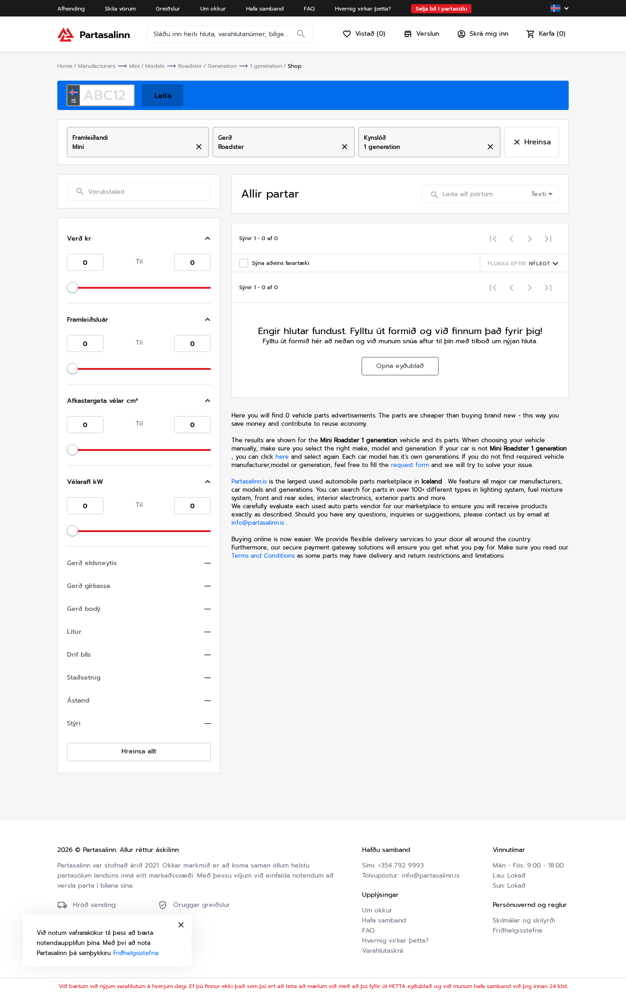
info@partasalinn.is (257, 522)
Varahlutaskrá (382, 951)
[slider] (72, 287)
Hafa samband (384, 920)
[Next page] (530, 238)
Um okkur (377, 910)
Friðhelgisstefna (517, 930)
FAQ (368, 930)
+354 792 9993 (401, 865)
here (282, 456)
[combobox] (130, 147)
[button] (139, 239)
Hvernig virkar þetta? (395, 940)
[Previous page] (511, 238)
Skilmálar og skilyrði (524, 920)
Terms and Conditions (264, 555)
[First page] (493, 238)
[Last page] (548, 238)
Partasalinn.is (249, 481)
